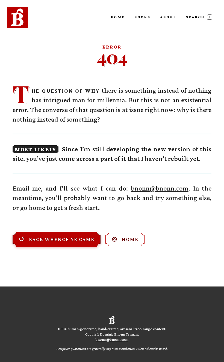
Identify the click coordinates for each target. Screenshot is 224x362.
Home (118, 17)
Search (198, 17)
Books (142, 17)
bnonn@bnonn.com (159, 188)
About (168, 17)
